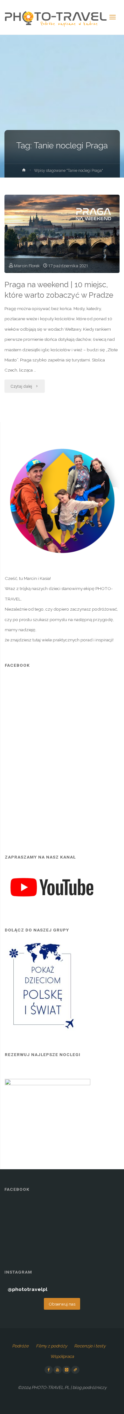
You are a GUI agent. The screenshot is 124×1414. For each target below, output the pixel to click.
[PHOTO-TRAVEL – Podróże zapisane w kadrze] (55, 17)
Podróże (20, 1345)
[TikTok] (75, 1370)
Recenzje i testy (90, 1345)
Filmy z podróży (51, 1345)
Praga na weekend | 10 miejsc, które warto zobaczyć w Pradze (58, 290)
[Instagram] (66, 1370)
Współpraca (62, 1356)
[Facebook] (49, 1370)
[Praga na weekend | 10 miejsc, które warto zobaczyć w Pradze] (62, 234)
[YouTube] (57, 1370)
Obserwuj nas (62, 1304)
